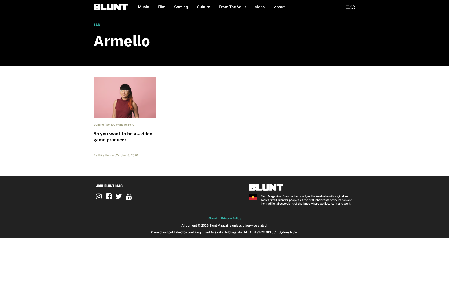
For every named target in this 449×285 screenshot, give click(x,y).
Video (260, 6)
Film (161, 6)
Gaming (181, 6)
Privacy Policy (231, 218)
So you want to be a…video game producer (123, 136)
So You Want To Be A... (121, 124)
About (279, 6)
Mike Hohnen (106, 155)
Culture (203, 6)
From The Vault (232, 6)
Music (143, 6)
